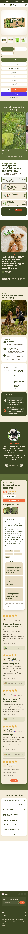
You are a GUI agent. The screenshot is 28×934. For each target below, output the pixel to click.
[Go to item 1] (7, 510)
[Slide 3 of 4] (17, 40)
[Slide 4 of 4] (24, 40)
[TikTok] (22, 894)
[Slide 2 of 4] (11, 40)
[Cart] (26, 4)
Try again (18, 210)
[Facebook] (25, 894)
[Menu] (1, 5)
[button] (5, 648)
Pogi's (4, 915)
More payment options (14, 97)
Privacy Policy (5, 921)
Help (3, 912)
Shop (3, 909)
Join (22, 902)
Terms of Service (13, 921)
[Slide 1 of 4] (4, 40)
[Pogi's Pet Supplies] (14, 5)
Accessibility (22, 921)
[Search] (4, 4)
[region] (14, 133)
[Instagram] (19, 894)
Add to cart (19, 90)
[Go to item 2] (14, 510)
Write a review (15, 500)
